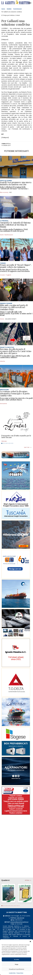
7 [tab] (11, 443)
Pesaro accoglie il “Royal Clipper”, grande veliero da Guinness (15, 265)
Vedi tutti (26, 447)
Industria (2, 361)
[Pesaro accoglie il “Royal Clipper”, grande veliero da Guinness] (16, 249)
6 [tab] (9, 443)
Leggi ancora (16, 438)
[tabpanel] (16, 438)
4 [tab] (6, 443)
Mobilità (9, 9)
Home (3, 9)
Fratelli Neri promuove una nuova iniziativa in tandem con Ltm (15, 183)
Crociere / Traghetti (5, 275)
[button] (30, 941)
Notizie (2, 319)
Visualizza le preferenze (16, 969)
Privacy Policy (20, 973)
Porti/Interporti (17, 9)
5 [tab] (8, 905)
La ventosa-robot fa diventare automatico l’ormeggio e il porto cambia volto (15, 393)
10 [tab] (15, 905)
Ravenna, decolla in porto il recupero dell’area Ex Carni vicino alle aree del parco (15, 351)
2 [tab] (3, 443)
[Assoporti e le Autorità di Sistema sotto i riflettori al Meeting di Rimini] (16, 207)
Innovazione (3, 403)
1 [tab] (1, 443)
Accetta (16, 959)
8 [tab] (12, 443)
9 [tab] (14, 905)
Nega (16, 964)
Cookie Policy (12, 973)
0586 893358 (20, 918)
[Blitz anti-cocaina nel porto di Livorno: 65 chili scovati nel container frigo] (16, 290)
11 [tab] (17, 905)
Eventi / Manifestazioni (6, 235)
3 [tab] (4, 443)
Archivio (27, 880)
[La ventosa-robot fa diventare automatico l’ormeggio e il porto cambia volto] (16, 376)
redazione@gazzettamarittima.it (19, 922)
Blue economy (4, 192)
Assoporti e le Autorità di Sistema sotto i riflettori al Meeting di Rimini (15, 224)
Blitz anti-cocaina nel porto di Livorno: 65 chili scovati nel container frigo (14, 307)
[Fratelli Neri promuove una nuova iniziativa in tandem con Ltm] (16, 167)
